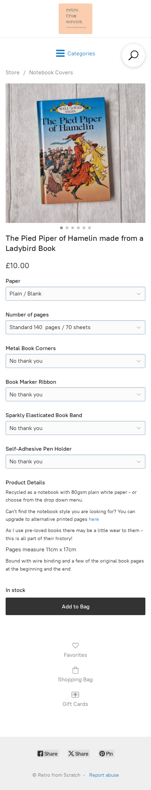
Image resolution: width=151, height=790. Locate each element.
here (94, 519)
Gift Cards (75, 704)
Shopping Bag (75, 679)
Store (13, 72)
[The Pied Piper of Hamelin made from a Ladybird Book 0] (75, 153)
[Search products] (133, 55)
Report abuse (104, 775)
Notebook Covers (51, 72)
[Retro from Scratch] (75, 19)
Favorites (75, 655)
